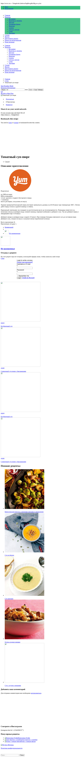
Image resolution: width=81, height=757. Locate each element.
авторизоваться (36, 693)
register (16, 122)
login (10, 122)
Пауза (3, 89)
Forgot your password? (25, 262)
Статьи (7, 35)
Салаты (11, 28)
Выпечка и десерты (15, 21)
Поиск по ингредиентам (13, 40)
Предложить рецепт (11, 38)
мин (26, 89)
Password (20, 270)
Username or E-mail (23, 264)
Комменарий (9, 227)
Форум (7, 37)
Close (2, 258)
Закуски (11, 22)
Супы (11, 31)
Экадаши (12, 33)
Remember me (24, 276)
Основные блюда (14, 24)
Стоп (30, 89)
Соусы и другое (14, 29)
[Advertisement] (40, 139)
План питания (9, 42)
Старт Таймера (38, 89)
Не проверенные (14, 233)
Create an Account (28, 278)
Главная (7, 15)
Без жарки (12, 19)
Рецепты (8, 17)
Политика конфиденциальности (11, 748)
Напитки (12, 26)
